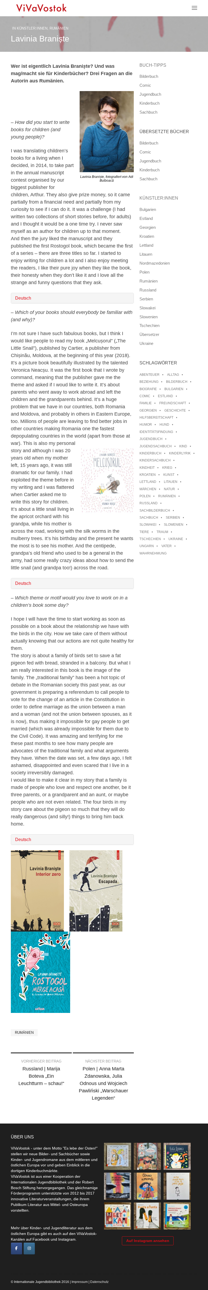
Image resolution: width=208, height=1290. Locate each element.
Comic (145, 85)
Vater (166, 546)
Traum (162, 532)
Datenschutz (99, 1282)
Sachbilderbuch (154, 510)
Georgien (147, 227)
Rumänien (59, 28)
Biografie (148, 389)
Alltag (173, 375)
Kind (183, 446)
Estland (146, 218)
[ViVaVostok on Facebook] (16, 1248)
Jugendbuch (150, 94)
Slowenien (148, 317)
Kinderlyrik (180, 453)
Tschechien (149, 325)
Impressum (80, 1282)
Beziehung (148, 382)
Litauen (145, 254)
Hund (164, 424)
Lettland (146, 245)
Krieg (167, 468)
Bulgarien (147, 209)
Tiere (144, 532)
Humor (145, 424)
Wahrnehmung (153, 553)
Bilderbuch (148, 76)
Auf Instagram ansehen (147, 1240)
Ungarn (146, 546)
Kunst (168, 475)
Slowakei (147, 308)
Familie (145, 403)
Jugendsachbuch (155, 446)
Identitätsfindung (156, 432)
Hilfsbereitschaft (156, 417)
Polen (144, 272)
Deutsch (23, 298)
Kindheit (147, 468)
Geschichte (175, 410)
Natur (169, 489)
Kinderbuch (149, 103)
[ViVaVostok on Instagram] (29, 1248)
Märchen (147, 489)
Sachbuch (148, 112)
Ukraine (146, 343)
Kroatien (146, 236)
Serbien (146, 299)
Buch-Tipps (152, 65)
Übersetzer (149, 334)
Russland (147, 290)
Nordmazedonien (154, 263)
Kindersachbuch (155, 460)
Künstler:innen (32, 28)
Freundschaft (172, 403)
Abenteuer (149, 375)
